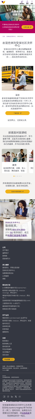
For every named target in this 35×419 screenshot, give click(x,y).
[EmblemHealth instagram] (8, 396)
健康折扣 (5, 332)
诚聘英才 (5, 253)
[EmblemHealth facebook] (4, 396)
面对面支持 (6, 346)
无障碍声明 (19, 366)
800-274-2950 (18, 229)
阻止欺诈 (16, 368)
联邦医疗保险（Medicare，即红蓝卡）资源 (16, 321)
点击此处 (26, 413)
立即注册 (26, 27)
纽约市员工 (6, 323)
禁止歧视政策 (11, 366)
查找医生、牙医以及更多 (11, 267)
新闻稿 (4, 256)
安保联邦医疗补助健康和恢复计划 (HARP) (16, 300)
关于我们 (5, 250)
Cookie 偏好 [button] (5, 370)
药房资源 (5, 329)
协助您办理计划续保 (9, 309)
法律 (3, 366)
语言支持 (5, 355)
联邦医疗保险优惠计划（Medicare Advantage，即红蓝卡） (13, 291)
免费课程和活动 (7, 273)
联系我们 (5, 341)
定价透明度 (23, 368)
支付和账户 (6, 352)
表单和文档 (6, 326)
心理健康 (5, 276)
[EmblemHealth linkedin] (12, 396)
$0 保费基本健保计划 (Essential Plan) (14, 288)
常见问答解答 (7, 349)
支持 (4, 338)
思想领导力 (6, 258)
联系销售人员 (7, 344)
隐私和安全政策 (7, 368)
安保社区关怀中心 (8, 270)
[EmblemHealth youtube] (19, 396)
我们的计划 (6, 285)
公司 (4, 247)
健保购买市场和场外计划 (11, 306)
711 (11, 232)
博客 (4, 279)
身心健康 (5, 265)
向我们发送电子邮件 (17, 235)
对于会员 (5, 315)
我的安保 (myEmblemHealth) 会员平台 (14, 318)
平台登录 (7, 359)
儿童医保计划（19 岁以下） (11, 303)
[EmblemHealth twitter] (16, 396)
